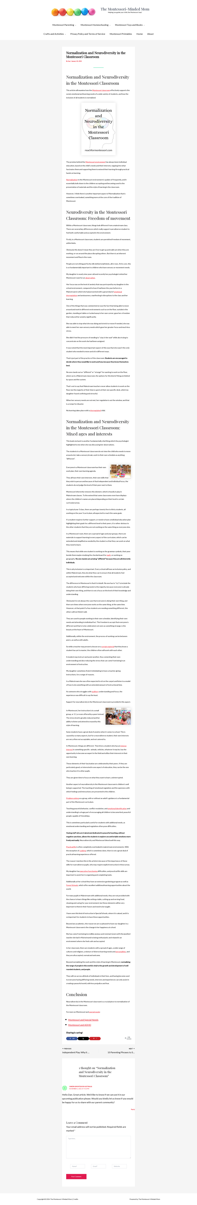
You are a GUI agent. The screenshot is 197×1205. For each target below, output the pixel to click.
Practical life (71, 847)
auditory (95, 691)
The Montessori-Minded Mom (125, 9)
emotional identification (117, 808)
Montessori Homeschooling (94, 24)
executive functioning (88, 871)
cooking (83, 850)
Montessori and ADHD (79, 1024)
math (109, 555)
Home (139, 33)
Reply (133, 1109)
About (150, 33)
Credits (75, 1199)
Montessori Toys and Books (129, 24)
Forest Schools (72, 885)
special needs (94, 1012)
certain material (107, 646)
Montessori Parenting (63, 24)
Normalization (71, 180)
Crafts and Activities (54, 33)
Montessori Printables (121, 33)
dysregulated (95, 410)
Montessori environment (95, 162)
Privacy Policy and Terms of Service (87, 33)
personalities (121, 951)
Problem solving (72, 798)
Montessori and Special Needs (83, 1019)
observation (90, 278)
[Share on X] (83, 1038)
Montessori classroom (101, 90)
